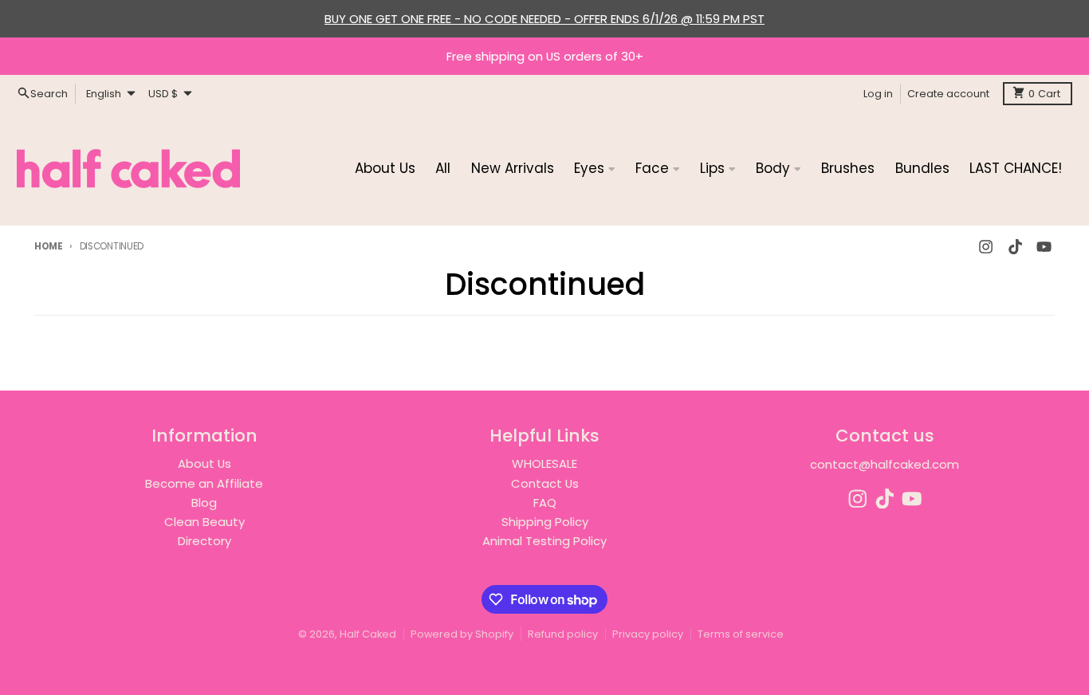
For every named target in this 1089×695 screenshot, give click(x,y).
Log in (878, 93)
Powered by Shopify (462, 634)
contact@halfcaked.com (884, 464)
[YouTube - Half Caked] (1043, 246)
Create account (948, 93)
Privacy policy (647, 634)
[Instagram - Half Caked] (986, 246)
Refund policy (563, 634)
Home (48, 246)
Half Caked (368, 634)
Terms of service (741, 634)
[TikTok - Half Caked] (1015, 246)
